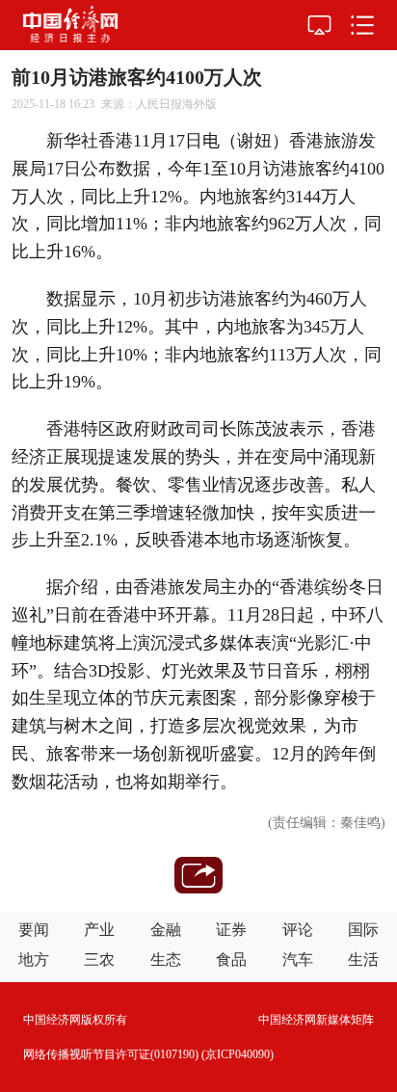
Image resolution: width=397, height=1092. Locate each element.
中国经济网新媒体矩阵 (316, 1019)
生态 (165, 959)
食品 (231, 959)
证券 (231, 929)
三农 (99, 959)
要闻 (33, 929)
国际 (363, 929)
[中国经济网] (70, 25)
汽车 (297, 959)
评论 (297, 929)
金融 (165, 929)
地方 (33, 959)
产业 (99, 929)
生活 (363, 959)
